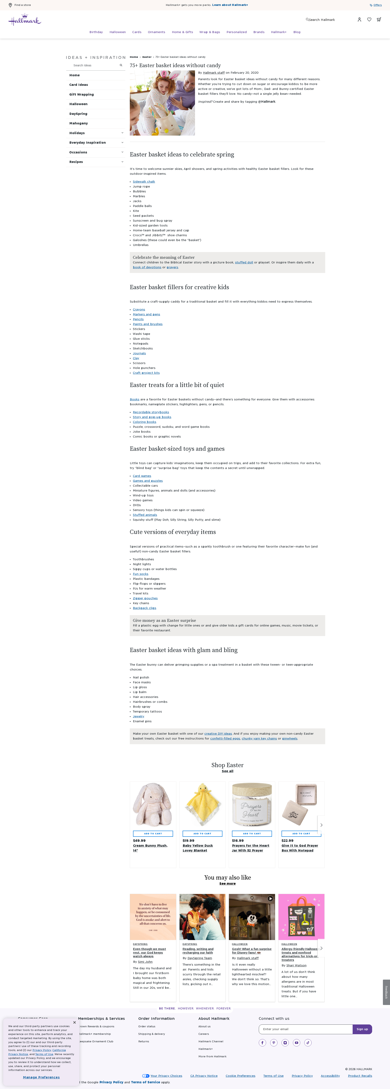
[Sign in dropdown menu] (359, 19)
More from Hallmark (212, 1056)
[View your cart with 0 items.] (379, 19)
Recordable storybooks (151, 412)
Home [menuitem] (74, 75)
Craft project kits (146, 372)
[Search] (307, 19)
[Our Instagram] (285, 1042)
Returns (143, 1041)
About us (204, 1026)
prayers (172, 267)
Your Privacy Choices (166, 1075)
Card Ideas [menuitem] (78, 84)
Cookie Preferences (240, 1075)
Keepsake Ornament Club (95, 1041)
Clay (136, 358)
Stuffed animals (145, 514)
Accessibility (330, 1075)
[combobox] (329, 20)
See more (227, 883)
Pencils (138, 319)
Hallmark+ (205, 1049)
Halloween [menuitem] (78, 104)
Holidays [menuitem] (77, 133)
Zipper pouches (145, 598)
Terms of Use (273, 1075)
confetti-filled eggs (225, 738)
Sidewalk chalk (144, 181)
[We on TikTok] (308, 1042)
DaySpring (140, 944)
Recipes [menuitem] (76, 162)
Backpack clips (144, 608)
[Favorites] (369, 19)
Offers (378, 5)
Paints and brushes (147, 324)
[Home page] (24, 19)
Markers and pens (146, 314)
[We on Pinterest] (273, 1042)
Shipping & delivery (151, 1034)
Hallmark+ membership (94, 1034)
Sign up (362, 1029)
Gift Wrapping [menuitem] (81, 94)
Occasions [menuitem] (78, 152)
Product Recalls (360, 1075)
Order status (146, 1026)
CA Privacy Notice (204, 1075)
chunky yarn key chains (259, 738)
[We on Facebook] (262, 1042)
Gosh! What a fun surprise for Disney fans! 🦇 (252, 950)
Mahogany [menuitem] (78, 123)
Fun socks (140, 574)
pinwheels (289, 738)
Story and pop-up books (152, 417)
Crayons (139, 309)
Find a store (22, 5)
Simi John (145, 961)
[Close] (74, 1022)
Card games (142, 476)
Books (134, 399)
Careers (203, 1034)
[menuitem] (96, 32)
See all (227, 771)
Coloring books (144, 422)
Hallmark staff (214, 72)
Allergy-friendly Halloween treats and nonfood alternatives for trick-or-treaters (301, 954)
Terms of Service (145, 1082)
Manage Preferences (41, 1077)
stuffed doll (244, 262)
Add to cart (153, 834)
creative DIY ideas (218, 733)
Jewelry (138, 716)
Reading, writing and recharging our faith (198, 950)
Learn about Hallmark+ (230, 5)
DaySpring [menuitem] (78, 113)
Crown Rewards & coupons (96, 1026)
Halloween (240, 944)
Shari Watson (296, 965)
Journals (139, 353)
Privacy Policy (302, 1075)
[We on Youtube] (296, 1042)
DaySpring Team (199, 958)
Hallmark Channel (210, 1041)
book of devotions (147, 267)
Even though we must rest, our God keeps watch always (149, 952)
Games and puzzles (148, 480)
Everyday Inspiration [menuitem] (87, 142)
